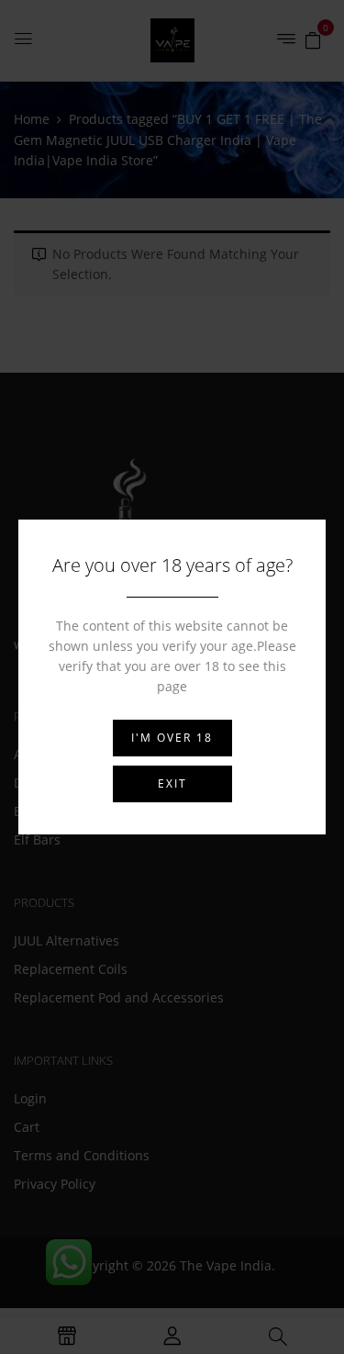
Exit (172, 783)
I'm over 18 (172, 737)
